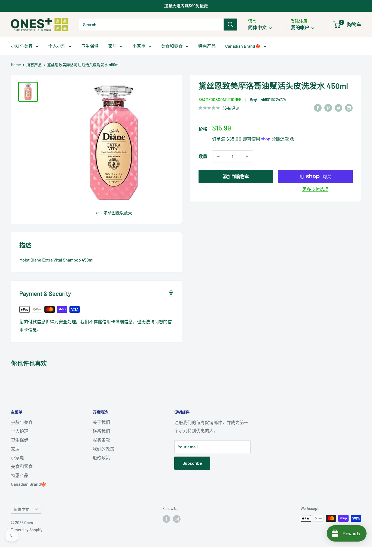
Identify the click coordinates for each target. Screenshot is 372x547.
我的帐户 (300, 27)
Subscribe (192, 463)
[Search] (230, 25)
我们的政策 (103, 448)
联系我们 (101, 431)
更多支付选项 (315, 189)
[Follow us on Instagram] (177, 519)
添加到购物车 (236, 176)
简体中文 (21, 509)
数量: (204, 156)
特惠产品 (207, 45)
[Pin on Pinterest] (328, 107)
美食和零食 (172, 45)
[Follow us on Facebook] (166, 519)
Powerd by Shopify (26, 529)
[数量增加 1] (247, 156)
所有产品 (34, 64)
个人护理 (57, 45)
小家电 (138, 45)
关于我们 (101, 422)
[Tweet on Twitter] (338, 107)
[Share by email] (349, 107)
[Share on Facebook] (318, 107)
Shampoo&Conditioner (220, 99)
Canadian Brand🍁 (243, 45)
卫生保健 (90, 45)
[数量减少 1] (218, 156)
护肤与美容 (22, 45)
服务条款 (101, 439)
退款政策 (101, 457)
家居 (112, 45)
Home (16, 64)
